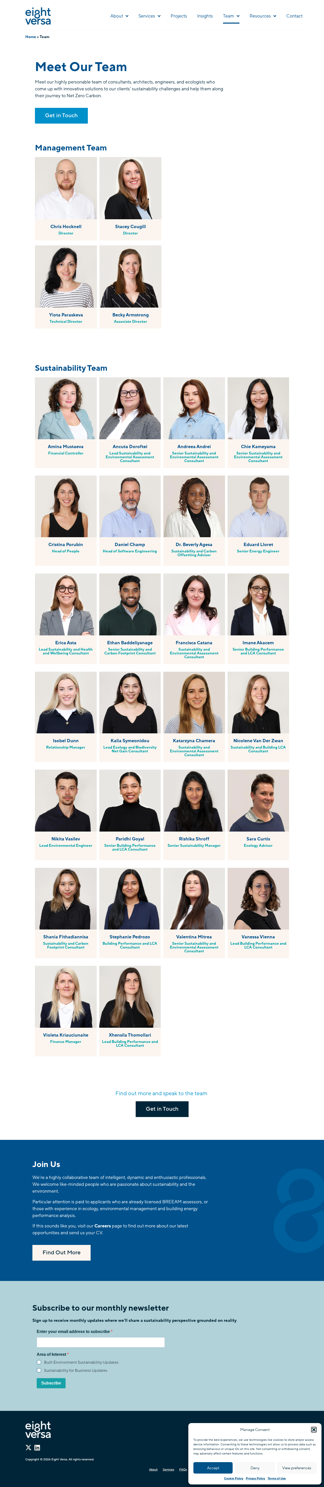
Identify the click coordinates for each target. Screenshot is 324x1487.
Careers (102, 1226)
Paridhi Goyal (130, 839)
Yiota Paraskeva (66, 315)
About (116, 16)
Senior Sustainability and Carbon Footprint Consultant (130, 651)
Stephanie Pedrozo (130, 937)
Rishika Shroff (194, 839)
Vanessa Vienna (258, 937)
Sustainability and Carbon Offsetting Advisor (194, 553)
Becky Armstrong (130, 315)
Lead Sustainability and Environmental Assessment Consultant (130, 457)
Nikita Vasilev (65, 839)
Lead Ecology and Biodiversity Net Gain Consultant (130, 749)
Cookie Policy (233, 1478)
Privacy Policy (255, 1478)
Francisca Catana (194, 643)
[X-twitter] (28, 1447)
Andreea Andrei (194, 447)
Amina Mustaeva (66, 447)
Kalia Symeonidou (130, 741)
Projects (179, 16)
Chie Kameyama (258, 447)
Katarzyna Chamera (194, 741)
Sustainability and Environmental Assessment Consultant (194, 653)
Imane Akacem (258, 643)
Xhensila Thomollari (130, 1035)
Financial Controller (66, 453)
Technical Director (66, 321)
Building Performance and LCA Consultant (130, 945)
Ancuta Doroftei (130, 447)
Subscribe (51, 1383)
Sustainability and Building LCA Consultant (258, 749)
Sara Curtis (258, 839)
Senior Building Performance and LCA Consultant (258, 651)
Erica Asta (65, 643)
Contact (294, 16)
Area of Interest (52, 1355)
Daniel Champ (130, 545)
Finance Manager (65, 1041)
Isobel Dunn (66, 741)
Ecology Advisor (258, 845)
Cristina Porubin (65, 545)
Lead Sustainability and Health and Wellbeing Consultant (66, 651)
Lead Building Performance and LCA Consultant (258, 945)
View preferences (296, 1468)
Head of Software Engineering (130, 551)
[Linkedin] (37, 1447)
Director (65, 233)
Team (228, 16)
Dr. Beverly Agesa (194, 545)
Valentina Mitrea (194, 937)
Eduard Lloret (258, 545)
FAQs (183, 1469)
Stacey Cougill (130, 227)
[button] (313, 1429)
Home (30, 36)
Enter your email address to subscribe (74, 1332)
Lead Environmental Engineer (65, 845)
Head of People (65, 551)
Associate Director (130, 321)
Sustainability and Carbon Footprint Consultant (65, 945)
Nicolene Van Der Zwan (258, 741)
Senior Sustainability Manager (194, 845)
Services (146, 16)
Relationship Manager (65, 747)
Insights (205, 16)
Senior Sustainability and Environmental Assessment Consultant (194, 457)
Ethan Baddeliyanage (130, 643)
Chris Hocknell (66, 227)
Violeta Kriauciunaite (65, 1035)
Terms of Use (277, 1478)
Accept (213, 1468)
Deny (255, 1468)
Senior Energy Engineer (258, 551)
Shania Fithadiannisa (65, 937)
